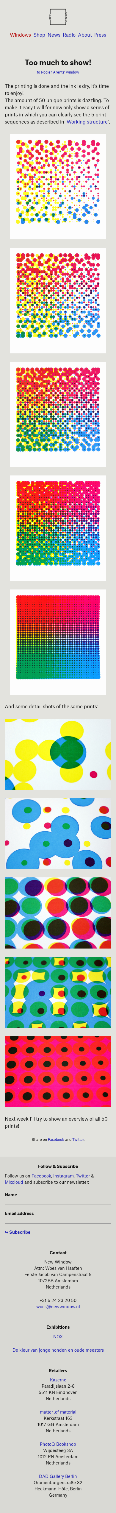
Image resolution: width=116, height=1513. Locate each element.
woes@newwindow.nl (58, 1307)
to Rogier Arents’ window (58, 72)
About (85, 35)
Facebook (56, 1139)
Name (11, 1195)
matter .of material (58, 1412)
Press (100, 35)
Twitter (78, 1139)
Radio (69, 35)
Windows (20, 35)
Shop (39, 35)
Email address (19, 1214)
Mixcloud (14, 1182)
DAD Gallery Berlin (58, 1477)
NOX (58, 1337)
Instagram (63, 1176)
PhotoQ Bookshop (58, 1444)
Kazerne (58, 1380)
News (54, 35)
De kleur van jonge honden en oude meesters (58, 1350)
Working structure (87, 122)
